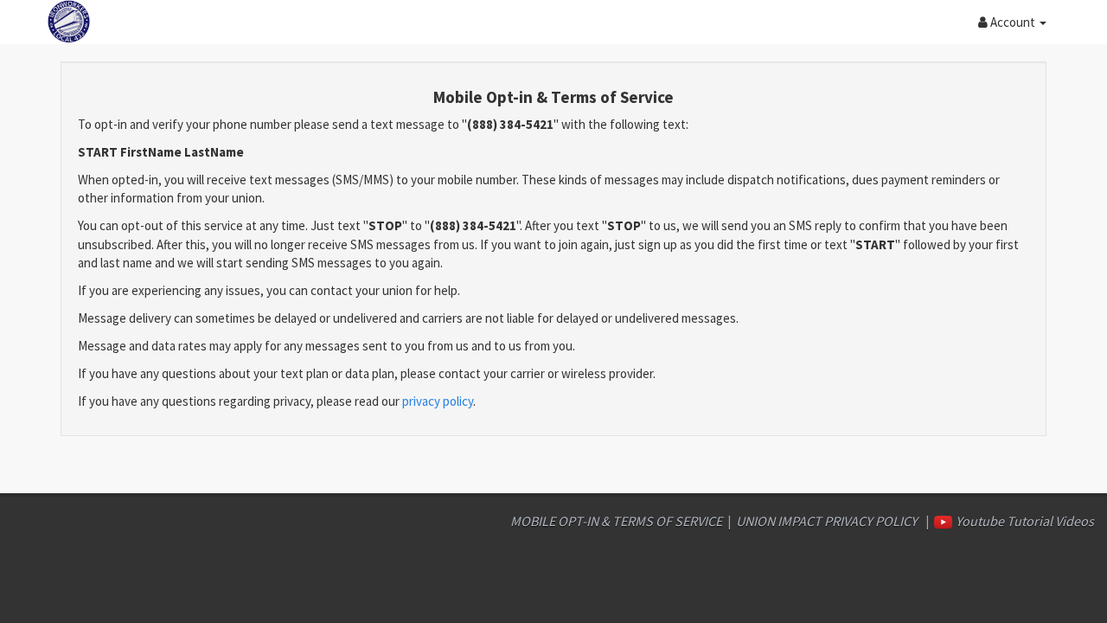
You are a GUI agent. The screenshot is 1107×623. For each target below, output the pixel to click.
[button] (1012, 21)
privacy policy (437, 401)
